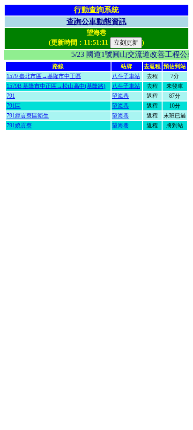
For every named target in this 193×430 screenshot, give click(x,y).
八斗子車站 (126, 76)
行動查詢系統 (96, 10)
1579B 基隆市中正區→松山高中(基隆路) (56, 86)
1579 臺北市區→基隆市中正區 (44, 76)
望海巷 (120, 96)
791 (11, 96)
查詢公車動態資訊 (96, 21)
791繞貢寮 (19, 125)
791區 (14, 105)
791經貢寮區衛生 (28, 115)
